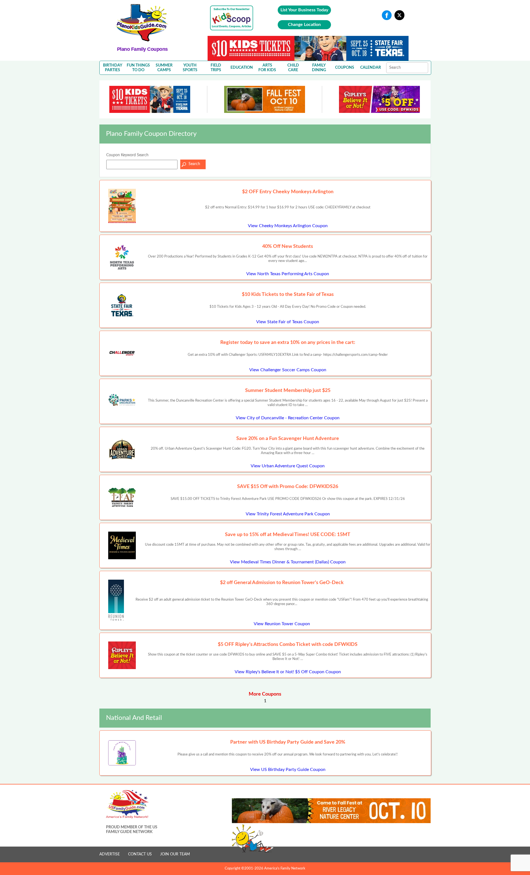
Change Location (304, 24)
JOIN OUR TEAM (175, 854)
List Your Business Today (304, 10)
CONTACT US (140, 854)
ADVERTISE (109, 854)
